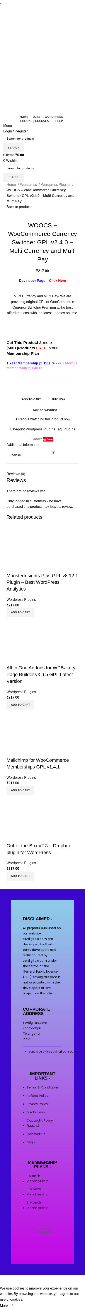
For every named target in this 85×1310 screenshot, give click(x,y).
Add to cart (31, 399)
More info (7, 1306)
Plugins (69, 429)
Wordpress (29, 184)
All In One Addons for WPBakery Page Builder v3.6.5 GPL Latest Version (41, 674)
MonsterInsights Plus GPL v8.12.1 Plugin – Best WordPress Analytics (42, 582)
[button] (20, 612)
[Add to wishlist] (23, 567)
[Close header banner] (5, 1280)
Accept (23, 1306)
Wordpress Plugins (56, 184)
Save (50, 439)
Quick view (12, 567)
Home (12, 184)
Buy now (58, 399)
